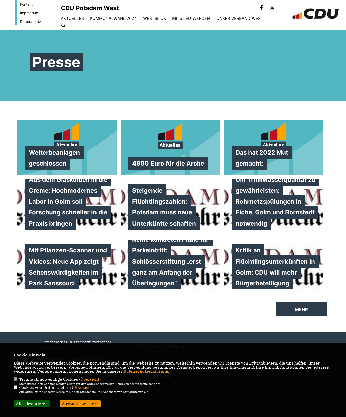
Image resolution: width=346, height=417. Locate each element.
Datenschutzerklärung (145, 371)
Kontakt (26, 4)
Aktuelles (72, 18)
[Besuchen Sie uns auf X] (272, 8)
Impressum (29, 13)
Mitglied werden (191, 18)
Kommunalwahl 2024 (113, 18)
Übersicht (89, 379)
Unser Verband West (239, 18)
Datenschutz (30, 21)
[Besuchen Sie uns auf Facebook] (262, 8)
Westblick (154, 18)
